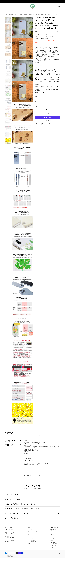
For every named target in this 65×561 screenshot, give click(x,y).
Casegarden (10, 555)
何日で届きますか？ (11, 495)
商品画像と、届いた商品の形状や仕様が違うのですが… (22, 509)
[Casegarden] (32, 6)
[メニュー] (6, 6)
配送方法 (52, 540)
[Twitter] (57, 553)
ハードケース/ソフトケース (41, 59)
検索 (51, 532)
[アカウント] (56, 7)
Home (6, 14)
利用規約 (52, 547)
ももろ (41, 44)
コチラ (39, 475)
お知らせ (52, 534)
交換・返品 (10, 445)
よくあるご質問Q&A (54, 543)
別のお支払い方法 (47, 120)
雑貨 (29, 534)
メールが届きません (11, 518)
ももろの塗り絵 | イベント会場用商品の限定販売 (32, 542)
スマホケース (30, 529)
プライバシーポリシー (54, 545)
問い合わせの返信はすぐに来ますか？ (17, 513)
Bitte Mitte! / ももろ (13, 14)
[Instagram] (59, 553)
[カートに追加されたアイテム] (59, 7)
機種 (36, 96)
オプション (37, 106)
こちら (41, 65)
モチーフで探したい (32, 538)
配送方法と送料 (11, 434)
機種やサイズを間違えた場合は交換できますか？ (21, 504)
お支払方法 (10, 440)
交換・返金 (52, 542)
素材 (36, 101)
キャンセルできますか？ (13, 499)
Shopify (11, 556)
